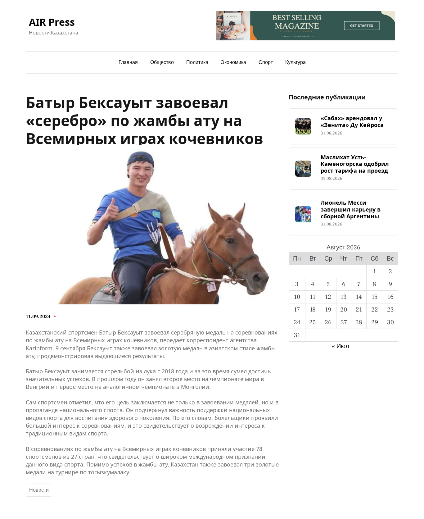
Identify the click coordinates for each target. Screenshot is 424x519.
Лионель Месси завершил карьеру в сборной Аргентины (351, 209)
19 (328, 310)
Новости (39, 490)
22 (374, 310)
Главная (128, 62)
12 (328, 297)
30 (390, 322)
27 (344, 322)
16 (390, 297)
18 (313, 310)
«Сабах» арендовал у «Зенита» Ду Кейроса (352, 121)
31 (297, 335)
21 (359, 310)
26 (328, 322)
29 (374, 322)
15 (375, 297)
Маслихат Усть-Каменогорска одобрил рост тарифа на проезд (355, 164)
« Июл (340, 346)
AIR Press (52, 22)
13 (344, 297)
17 (297, 310)
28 (358, 322)
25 (312, 322)
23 (390, 310)
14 (359, 297)
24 (297, 322)
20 (343, 310)
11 (312, 297)
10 (297, 297)
